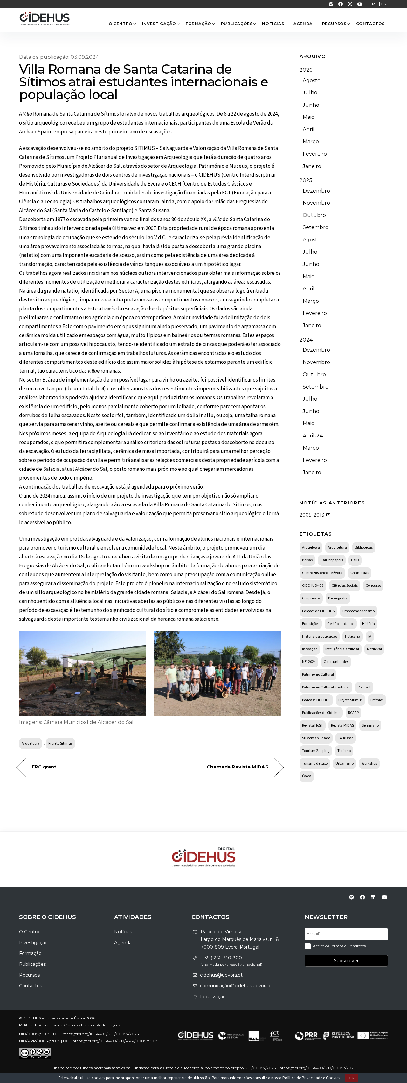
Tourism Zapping (315, 751)
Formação (198, 23)
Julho (310, 93)
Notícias (273, 23)
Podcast (364, 687)
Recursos (334, 23)
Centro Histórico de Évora (322, 573)
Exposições (310, 623)
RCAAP (353, 712)
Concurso (373, 585)
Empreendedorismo (358, 611)
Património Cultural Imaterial (326, 687)
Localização (213, 996)
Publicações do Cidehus (321, 712)
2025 (306, 180)
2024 (306, 340)
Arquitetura (337, 547)
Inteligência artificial (342, 649)
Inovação (309, 649)
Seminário (370, 725)
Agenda (303, 23)
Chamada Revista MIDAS (237, 767)
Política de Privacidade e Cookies (311, 1078)
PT (375, 4)
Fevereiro (315, 154)
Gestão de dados (340, 623)
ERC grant (44, 767)
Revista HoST (312, 725)
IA (369, 636)
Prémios (376, 700)
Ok (352, 1078)
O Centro (121, 23)
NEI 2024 (309, 662)
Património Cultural (318, 674)
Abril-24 (313, 436)
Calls (355, 560)
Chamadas (359, 573)
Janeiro (312, 166)
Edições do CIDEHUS (318, 611)
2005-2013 (312, 515)
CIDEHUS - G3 (313, 585)
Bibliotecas (364, 547)
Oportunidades (336, 662)
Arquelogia (30, 743)
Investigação (159, 23)
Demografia (338, 598)
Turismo (344, 751)
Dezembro (316, 191)
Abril (308, 129)
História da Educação (319, 636)
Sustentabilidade (316, 738)
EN (384, 4)
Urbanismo (344, 763)
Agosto (312, 81)
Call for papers (332, 560)
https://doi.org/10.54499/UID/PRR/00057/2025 (115, 1041)
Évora (306, 776)
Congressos (311, 598)
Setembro (315, 227)
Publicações (237, 23)
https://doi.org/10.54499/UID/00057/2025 (101, 1034)
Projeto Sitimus (60, 743)
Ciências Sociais (345, 585)
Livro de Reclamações (100, 1025)
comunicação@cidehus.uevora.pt (236, 986)
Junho (311, 105)
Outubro (314, 215)
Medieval (374, 649)
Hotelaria (352, 636)
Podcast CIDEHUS (316, 700)
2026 (306, 70)
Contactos (370, 23)
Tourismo (345, 738)
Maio (308, 117)
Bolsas (307, 560)
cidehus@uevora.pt (221, 975)
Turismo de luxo (315, 763)
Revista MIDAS (342, 725)
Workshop (369, 763)
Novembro (316, 203)
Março (311, 142)
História (368, 623)
